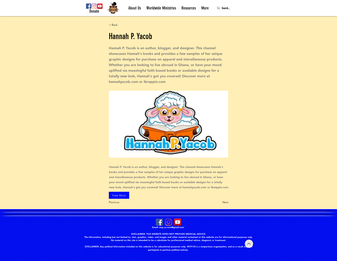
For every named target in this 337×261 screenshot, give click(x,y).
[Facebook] (88, 6)
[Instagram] (94, 6)
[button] (135, 8)
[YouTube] (100, 6)
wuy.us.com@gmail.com (171, 227)
